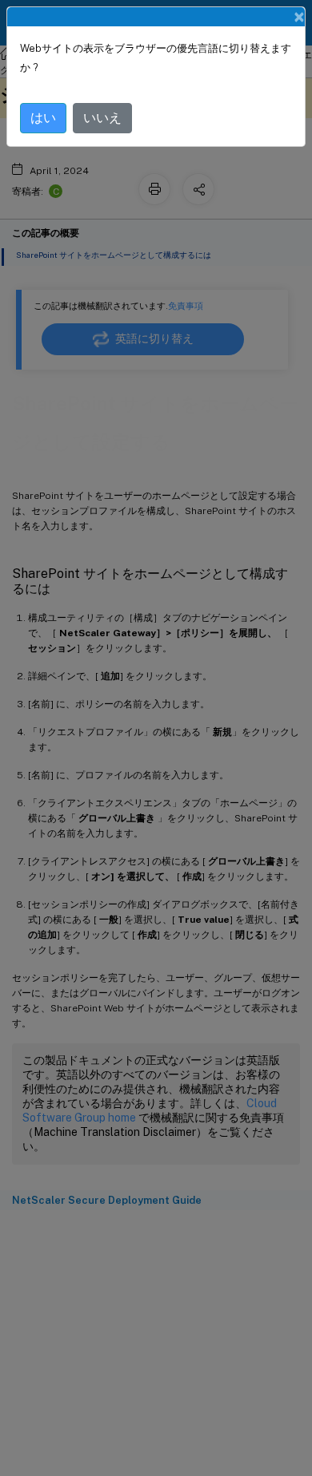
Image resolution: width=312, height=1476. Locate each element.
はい (43, 117)
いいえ (102, 117)
